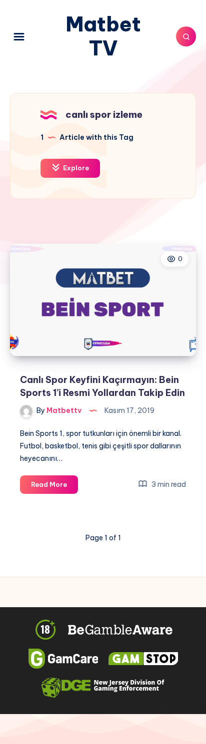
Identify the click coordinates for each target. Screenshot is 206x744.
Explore (75, 168)
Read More (54, 487)
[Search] (186, 36)
